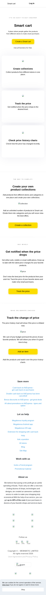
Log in (31, 3)
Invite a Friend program (23, 465)
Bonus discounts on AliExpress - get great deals (23, 400)
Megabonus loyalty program (23, 420)
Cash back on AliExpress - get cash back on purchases (23, 389)
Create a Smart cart (23, 41)
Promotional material (23, 469)
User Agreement (15, 557)
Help (23, 436)
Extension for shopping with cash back (23, 432)
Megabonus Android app (23, 424)
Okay (23, 589)
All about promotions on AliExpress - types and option (23, 405)
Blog (23, 447)
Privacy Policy (32, 557)
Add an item (23, 352)
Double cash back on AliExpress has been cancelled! (23, 395)
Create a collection (23, 225)
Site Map (23, 451)
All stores (23, 443)
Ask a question (23, 439)
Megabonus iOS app (23, 428)
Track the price (23, 291)
